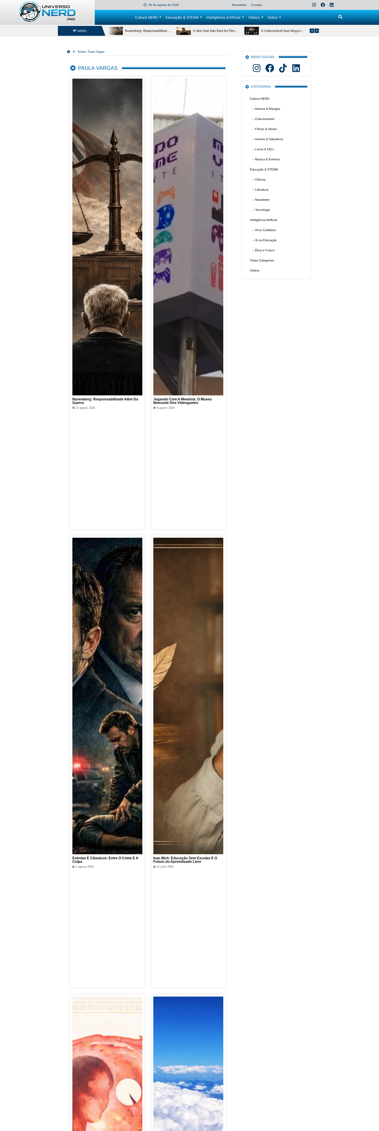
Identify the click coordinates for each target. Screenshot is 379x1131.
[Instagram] (314, 5)
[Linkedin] (331, 5)
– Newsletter (260, 199)
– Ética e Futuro (262, 250)
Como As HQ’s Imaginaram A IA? (288, 31)
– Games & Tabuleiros (266, 139)
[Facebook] (323, 5)
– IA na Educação (263, 240)
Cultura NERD (259, 98)
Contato (256, 5)
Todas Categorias (262, 260)
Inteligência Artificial (263, 220)
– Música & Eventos (265, 159)
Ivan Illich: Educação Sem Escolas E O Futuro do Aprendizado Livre (185, 859)
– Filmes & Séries (263, 129)
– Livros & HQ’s (262, 149)
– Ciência (257, 179)
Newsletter (239, 5)
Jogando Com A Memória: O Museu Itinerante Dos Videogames (182, 401)
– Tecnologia (260, 210)
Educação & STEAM (264, 169)
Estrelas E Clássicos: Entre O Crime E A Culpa (105, 859)
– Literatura (259, 189)
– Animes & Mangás (265, 108)
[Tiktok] (283, 68)
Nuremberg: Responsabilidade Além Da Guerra (105, 401)
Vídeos (254, 270)
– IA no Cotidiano (263, 230)
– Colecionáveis (262, 119)
